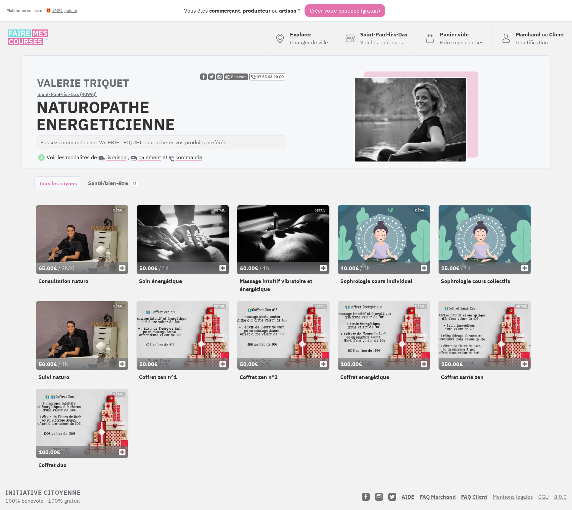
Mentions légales (513, 496)
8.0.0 (560, 496)
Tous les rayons (58, 183)
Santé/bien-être (112, 183)
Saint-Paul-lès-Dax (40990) (67, 94)
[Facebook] (366, 497)
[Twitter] (392, 497)
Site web (238, 76)
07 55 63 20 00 (270, 76)
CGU (543, 496)
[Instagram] (379, 497)
